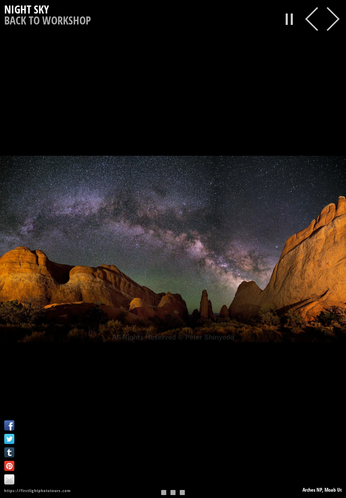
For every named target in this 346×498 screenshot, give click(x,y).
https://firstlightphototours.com (37, 490)
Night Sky (26, 9)
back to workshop (47, 20)
